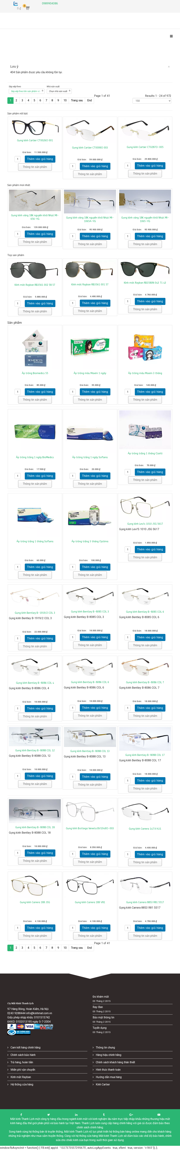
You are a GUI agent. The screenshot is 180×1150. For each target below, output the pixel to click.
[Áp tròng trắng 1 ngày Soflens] (90, 431)
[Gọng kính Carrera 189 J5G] (35, 885)
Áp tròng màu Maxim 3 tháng (145, 373)
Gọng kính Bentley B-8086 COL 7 (145, 682)
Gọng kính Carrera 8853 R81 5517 (145, 902)
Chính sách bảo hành (23, 1055)
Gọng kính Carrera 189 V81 (90, 902)
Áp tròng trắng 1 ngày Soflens (90, 457)
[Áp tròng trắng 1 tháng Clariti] (145, 429)
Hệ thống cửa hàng (21, 1084)
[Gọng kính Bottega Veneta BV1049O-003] (90, 811)
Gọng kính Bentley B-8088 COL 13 (90, 751)
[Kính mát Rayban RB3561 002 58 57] (35, 270)
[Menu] (170, 36)
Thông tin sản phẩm (35, 167)
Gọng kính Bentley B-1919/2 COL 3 (35, 612)
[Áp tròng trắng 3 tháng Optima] (90, 515)
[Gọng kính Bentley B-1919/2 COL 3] (35, 597)
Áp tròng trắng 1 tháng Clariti (145, 453)
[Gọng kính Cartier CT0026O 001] (35, 127)
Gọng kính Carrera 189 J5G (35, 902)
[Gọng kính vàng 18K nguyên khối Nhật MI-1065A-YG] (90, 202)
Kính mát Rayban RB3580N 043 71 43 (145, 282)
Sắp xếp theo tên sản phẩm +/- (25, 91)
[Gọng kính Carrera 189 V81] (90, 885)
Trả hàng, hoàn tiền (21, 1062)
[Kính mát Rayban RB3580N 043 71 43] (145, 269)
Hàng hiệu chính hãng (108, 1055)
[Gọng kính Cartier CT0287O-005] (145, 130)
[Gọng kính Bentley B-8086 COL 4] (35, 667)
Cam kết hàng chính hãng (25, 1047)
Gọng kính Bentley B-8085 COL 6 (145, 611)
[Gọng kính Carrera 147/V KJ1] (145, 811)
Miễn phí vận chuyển (22, 1069)
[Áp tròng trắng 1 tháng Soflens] (35, 515)
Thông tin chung (105, 1047)
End (89, 100)
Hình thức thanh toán (108, 1069)
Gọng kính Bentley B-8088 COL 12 (35, 750)
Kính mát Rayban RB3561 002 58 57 (35, 284)
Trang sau (77, 100)
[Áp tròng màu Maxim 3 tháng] (145, 347)
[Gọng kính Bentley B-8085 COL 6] (145, 597)
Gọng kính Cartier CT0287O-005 (145, 147)
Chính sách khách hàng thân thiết (115, 1062)
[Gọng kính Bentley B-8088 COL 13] (90, 737)
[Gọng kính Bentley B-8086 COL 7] (145, 667)
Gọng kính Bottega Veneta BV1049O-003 (90, 828)
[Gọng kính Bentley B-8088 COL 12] (35, 736)
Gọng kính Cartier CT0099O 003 (90, 147)
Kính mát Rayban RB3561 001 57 (89, 284)
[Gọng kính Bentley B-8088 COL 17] (145, 739)
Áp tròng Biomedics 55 (35, 373)
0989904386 (50, 3)
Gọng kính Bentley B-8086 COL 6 (90, 682)
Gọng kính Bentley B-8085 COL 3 (90, 611)
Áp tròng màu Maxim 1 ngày (90, 373)
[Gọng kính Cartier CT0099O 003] (90, 130)
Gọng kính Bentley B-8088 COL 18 (35, 827)
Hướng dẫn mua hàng (108, 1077)
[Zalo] (25, 3)
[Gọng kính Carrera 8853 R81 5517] (145, 885)
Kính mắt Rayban (20, 1077)
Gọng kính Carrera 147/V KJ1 (145, 828)
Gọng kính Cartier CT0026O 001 (35, 140)
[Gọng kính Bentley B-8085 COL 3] (90, 597)
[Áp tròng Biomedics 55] (35, 347)
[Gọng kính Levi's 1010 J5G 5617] (145, 507)
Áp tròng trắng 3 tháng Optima (90, 541)
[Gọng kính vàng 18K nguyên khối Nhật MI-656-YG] (35, 200)
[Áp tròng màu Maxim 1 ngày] (90, 347)
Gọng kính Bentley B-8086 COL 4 (35, 682)
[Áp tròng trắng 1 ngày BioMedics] (35, 431)
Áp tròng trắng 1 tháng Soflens (35, 541)
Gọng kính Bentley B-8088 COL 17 (145, 755)
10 (65, 100)
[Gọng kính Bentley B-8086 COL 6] (90, 667)
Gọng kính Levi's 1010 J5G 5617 (145, 523)
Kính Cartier (102, 1084)
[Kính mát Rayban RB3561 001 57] (90, 270)
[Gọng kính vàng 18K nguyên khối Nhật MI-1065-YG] (145, 202)
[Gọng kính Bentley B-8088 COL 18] (35, 811)
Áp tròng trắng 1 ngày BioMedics (35, 457)
